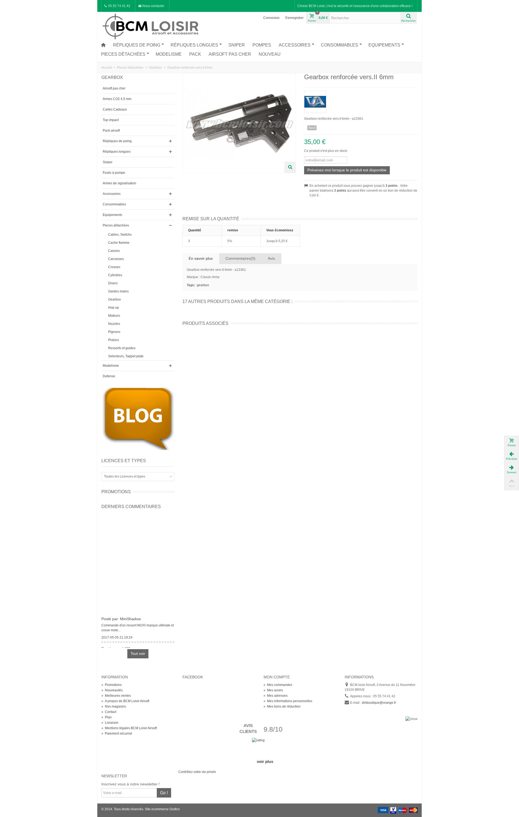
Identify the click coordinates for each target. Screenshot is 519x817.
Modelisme (169, 54)
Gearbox (114, 299)
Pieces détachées (123, 54)
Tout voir (138, 653)
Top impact (111, 120)
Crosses (114, 267)
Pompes (261, 45)
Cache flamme (118, 243)
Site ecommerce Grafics (162, 809)
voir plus (265, 761)
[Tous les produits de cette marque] (361, 100)
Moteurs (114, 316)
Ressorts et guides (121, 348)
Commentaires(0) (240, 258)
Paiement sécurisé (116, 733)
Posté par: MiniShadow (121, 616)
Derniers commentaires (131, 506)
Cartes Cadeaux (115, 109)
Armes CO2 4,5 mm (117, 99)
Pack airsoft (111, 130)
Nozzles (114, 324)
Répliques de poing (136, 45)
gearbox (203, 285)
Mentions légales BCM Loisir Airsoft (129, 728)
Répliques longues (194, 45)
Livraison (109, 723)
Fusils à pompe (114, 173)
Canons (114, 251)
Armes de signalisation (119, 183)
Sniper (236, 45)
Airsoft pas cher (230, 54)
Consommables (339, 45)
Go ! (164, 793)
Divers (113, 283)
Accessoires (295, 45)
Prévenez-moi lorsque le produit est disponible (347, 170)
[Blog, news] (137, 419)
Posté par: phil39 (115, 646)
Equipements (384, 45)
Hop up (113, 307)
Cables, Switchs (120, 234)
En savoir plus (201, 258)
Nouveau (270, 54)
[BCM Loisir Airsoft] (151, 26)
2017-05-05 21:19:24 (116, 635)
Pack (195, 54)
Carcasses (116, 259)
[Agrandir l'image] (290, 167)
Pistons (113, 340)
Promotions (116, 491)
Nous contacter (152, 6)
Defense (109, 376)
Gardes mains (118, 291)
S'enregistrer (294, 18)
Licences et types (123, 460)
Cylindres (115, 275)
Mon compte (277, 677)
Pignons (114, 332)
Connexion (271, 18)
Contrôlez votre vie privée (197, 772)
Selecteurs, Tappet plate (126, 356)
